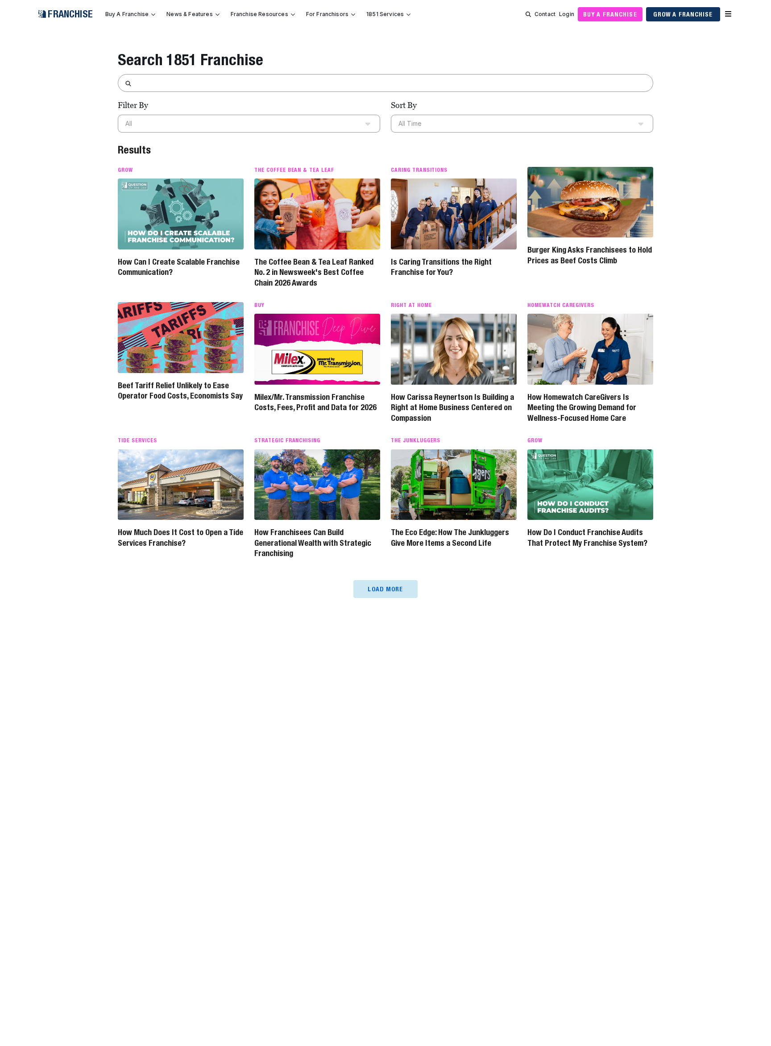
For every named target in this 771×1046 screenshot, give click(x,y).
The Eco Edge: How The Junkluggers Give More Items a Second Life (450, 537)
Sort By (404, 105)
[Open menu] (728, 14)
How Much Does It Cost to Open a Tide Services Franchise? (180, 537)
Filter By (133, 105)
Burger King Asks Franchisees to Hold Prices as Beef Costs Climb (589, 255)
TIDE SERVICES (137, 440)
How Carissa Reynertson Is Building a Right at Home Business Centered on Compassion (452, 407)
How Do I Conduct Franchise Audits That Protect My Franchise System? (587, 537)
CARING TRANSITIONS (419, 170)
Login (566, 14)
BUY (259, 305)
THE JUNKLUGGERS (415, 440)
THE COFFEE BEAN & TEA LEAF (294, 170)
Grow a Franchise (683, 14)
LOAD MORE (385, 589)
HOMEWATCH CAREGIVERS (560, 305)
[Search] (528, 14)
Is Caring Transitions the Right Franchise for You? (441, 267)
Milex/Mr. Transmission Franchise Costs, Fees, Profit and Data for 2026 (315, 402)
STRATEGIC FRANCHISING (287, 440)
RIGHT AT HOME (411, 305)
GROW (125, 170)
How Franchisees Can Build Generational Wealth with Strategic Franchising (312, 542)
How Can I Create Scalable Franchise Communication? (179, 267)
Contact (545, 14)
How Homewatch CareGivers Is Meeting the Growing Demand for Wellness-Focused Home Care (581, 407)
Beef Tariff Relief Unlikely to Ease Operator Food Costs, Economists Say (180, 390)
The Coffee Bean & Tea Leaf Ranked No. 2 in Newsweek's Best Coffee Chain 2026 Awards (313, 272)
